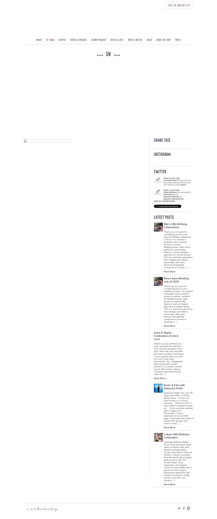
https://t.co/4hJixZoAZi (173, 199)
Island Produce (98, 40)
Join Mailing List (179, 5)
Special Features (78, 40)
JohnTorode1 (171, 180)
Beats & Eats (117, 40)
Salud (149, 40)
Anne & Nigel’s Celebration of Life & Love (166, 335)
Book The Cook (164, 40)
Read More (169, 271)
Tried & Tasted (135, 40)
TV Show (50, 40)
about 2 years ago (171, 178)
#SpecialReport (170, 192)
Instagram (188, 508)
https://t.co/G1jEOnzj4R (164, 201)
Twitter (179, 508)
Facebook (183, 508)
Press (178, 40)
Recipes (62, 40)
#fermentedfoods (171, 197)
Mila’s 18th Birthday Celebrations (175, 226)
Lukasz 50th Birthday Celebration (176, 436)
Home (39, 40)
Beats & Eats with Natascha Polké (174, 387)
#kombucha (168, 194)
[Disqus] (86, 351)
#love (183, 185)
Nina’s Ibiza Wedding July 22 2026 (176, 280)
